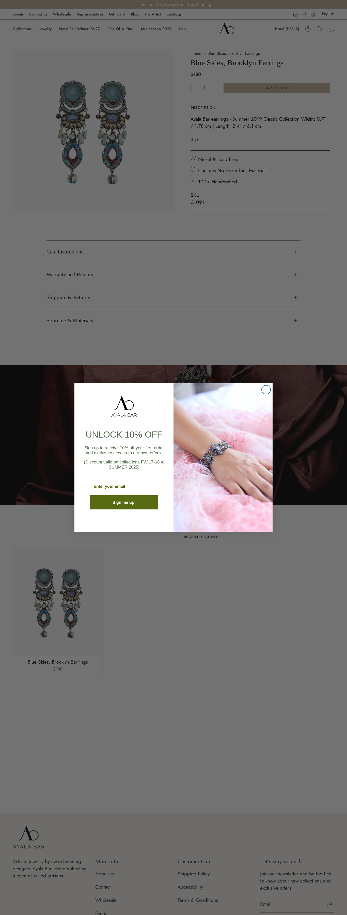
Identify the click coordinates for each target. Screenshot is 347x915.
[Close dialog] (266, 389)
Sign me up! (124, 502)
